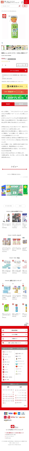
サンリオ (19, 368)
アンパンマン (20, 366)
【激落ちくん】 (20, 353)
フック (6, 374)
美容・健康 (7, 379)
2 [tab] (12, 196)
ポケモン (19, 373)
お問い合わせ (8, 438)
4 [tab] (15, 196)
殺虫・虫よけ (7, 361)
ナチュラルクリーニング (21, 363)
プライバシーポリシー (10, 436)
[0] (25, 6)
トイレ (6, 366)
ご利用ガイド (14, 338)
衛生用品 (6, 354)
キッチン (6, 369)
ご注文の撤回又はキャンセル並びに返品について (15, 432)
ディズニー (20, 371)
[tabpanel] (14, 190)
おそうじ (6, 359)
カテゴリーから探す (8, 348)
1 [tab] (11, 196)
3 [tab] (14, 196)
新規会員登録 (14, 330)
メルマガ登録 (14, 334)
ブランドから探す (21, 348)
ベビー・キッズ (7, 356)
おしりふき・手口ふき (8, 351)
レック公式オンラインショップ (14, 429)
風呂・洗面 (7, 364)
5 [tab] (16, 196)
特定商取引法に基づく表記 (11, 434)
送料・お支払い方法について (14, 342)
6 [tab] (17, 196)
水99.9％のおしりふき (21, 361)
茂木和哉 (19, 358)
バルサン (19, 356)
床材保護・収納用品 (8, 377)
